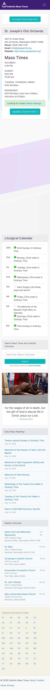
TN (19, 658)
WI (35, 664)
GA (3, 628)
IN (35, 628)
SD (11, 658)
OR (19, 653)
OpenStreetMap (34, 366)
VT (3, 664)
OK (11, 653)
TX (27, 658)
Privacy (10, 685)
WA (19, 664)
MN (27, 638)
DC (27, 623)
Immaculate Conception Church (20, 570)
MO (3, 643)
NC (27, 648)
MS (35, 638)
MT (11, 643)
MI (19, 638)
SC (3, 658)
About (33, 680)
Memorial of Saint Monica (17, 474)
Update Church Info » (25, 111)
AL (3, 617)
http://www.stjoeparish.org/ (27, 51)
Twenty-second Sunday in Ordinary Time (24, 440)
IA (3, 633)
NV (27, 643)
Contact (40, 680)
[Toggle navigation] (44, 4)
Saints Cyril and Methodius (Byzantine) (18, 533)
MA (11, 638)
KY (19, 633)
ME (35, 633)
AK (11, 617)
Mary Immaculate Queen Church (20, 594)
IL (26, 628)
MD (3, 638)
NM (11, 648)
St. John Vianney (13, 582)
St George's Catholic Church (18, 558)
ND (35, 648)
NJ (3, 648)
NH (35, 643)
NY (19, 648)
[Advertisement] (25, 147)
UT (35, 658)
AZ (19, 617)
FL (35, 623)
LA (27, 633)
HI (11, 628)
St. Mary (9, 546)
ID (19, 628)
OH (3, 653)
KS (11, 633)
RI (34, 653)
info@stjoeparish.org (21, 48)
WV (27, 664)
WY (3, 669)
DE (19, 623)
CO (3, 623)
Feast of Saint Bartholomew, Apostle (22, 509)
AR (27, 617)
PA (27, 653)
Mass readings (34, 103)
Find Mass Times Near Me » (25, 19)
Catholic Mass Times (17, 6)
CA (35, 617)
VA (11, 664)
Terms (3, 685)
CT (11, 623)
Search (25, 361)
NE (19, 643)
